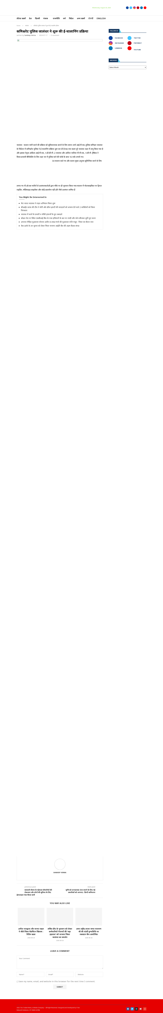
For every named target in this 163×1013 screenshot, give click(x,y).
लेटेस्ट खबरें (21, 18)
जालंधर (27, 26)
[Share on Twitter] (40, 853)
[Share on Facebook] (35, 853)
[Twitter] (131, 7)
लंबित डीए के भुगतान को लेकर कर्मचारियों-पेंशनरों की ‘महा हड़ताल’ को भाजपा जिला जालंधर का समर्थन (60, 932)
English (101, 18)
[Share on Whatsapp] (50, 853)
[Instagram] (134, 7)
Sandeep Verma (30, 35)
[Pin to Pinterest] (45, 853)
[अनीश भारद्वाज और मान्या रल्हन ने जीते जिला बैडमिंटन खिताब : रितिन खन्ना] (31, 917)
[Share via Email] (59, 853)
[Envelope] (144, 1008)
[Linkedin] (141, 7)
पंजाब (45, 18)
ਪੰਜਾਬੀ (90, 18)
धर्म (64, 18)
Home (18, 26)
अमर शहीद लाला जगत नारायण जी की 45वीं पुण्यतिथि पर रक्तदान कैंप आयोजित (88, 931)
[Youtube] (145, 7)
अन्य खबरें (81, 18)
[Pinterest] (138, 7)
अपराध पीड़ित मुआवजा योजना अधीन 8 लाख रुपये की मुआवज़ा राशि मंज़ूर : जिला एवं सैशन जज (57, 222)
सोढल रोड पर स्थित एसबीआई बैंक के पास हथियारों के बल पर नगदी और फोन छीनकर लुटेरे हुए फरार (58, 218)
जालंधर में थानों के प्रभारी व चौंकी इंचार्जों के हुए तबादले (41, 214)
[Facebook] (127, 7)
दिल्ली (37, 18)
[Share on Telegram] (54, 853)
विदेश (71, 18)
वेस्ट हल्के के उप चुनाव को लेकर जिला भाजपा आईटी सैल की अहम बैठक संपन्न (50, 225)
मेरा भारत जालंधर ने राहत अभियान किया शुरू (38, 203)
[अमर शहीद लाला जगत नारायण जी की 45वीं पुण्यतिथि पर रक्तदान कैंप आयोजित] (88, 917)
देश (30, 18)
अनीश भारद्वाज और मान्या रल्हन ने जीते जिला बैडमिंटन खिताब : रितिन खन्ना (31, 931)
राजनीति (56, 18)
